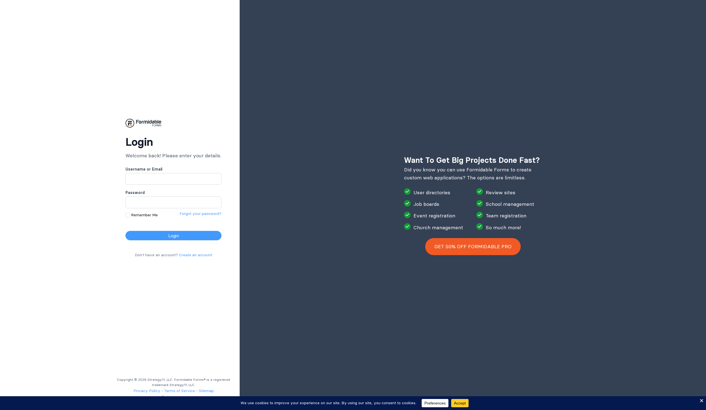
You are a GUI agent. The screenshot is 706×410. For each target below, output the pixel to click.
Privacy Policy (146, 390)
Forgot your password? (200, 213)
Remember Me (144, 214)
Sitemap (206, 390)
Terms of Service (179, 390)
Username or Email (143, 169)
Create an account (195, 254)
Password (135, 192)
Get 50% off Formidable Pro (473, 246)
